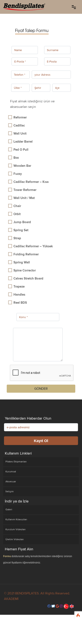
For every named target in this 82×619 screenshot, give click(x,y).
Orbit (17, 214)
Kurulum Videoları (15, 529)
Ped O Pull (20, 150)
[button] (49, 606)
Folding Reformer (26, 254)
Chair (17, 206)
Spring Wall (21, 262)
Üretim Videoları (14, 539)
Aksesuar (10, 481)
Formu (7, 556)
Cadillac (19, 125)
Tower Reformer (24, 190)
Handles (19, 294)
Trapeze (19, 286)
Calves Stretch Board (28, 278)
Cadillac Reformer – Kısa (31, 182)
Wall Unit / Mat (24, 198)
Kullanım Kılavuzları (16, 519)
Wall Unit (19, 133)
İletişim (9, 491)
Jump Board (22, 222)
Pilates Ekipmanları (16, 461)
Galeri (8, 509)
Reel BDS (20, 303)
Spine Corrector (24, 270)
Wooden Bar (22, 166)
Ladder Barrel (23, 141)
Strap (17, 238)
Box (16, 158)
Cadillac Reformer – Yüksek (33, 246)
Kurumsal (10, 471)
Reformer (20, 117)
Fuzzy (17, 174)
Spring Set (20, 230)
